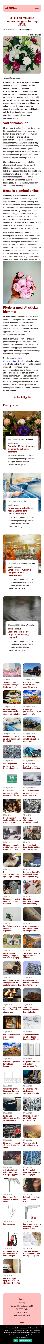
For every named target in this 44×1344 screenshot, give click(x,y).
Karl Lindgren (26, 29)
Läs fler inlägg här (22, 397)
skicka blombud (34, 35)
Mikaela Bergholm (28, 563)
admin (23, 501)
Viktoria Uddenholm (28, 625)
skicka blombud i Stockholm (15, 361)
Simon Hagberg (27, 439)
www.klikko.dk (24, 1315)
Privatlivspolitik (25, 1340)
